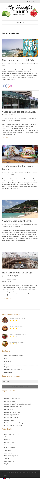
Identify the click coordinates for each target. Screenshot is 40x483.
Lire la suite (5, 83)
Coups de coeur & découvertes (26, 118)
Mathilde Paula (33, 63)
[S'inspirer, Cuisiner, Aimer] (20, 16)
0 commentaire (7, 66)
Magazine (24, 63)
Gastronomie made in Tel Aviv (18, 60)
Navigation (20, 22)
